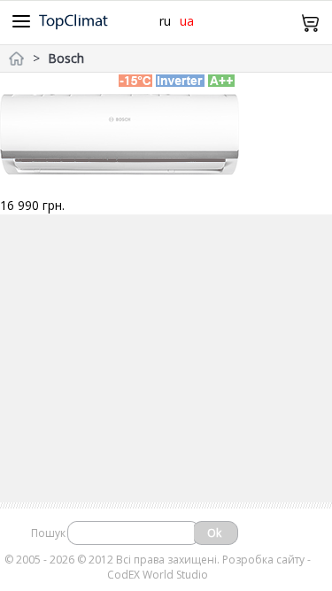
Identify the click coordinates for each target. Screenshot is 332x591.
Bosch (66, 58)
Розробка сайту (263, 559)
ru (165, 20)
